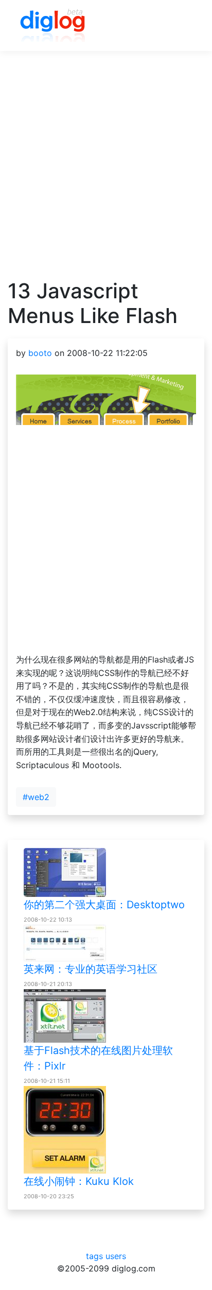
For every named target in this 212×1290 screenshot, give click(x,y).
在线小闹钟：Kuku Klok (79, 1181)
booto (40, 353)
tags (94, 1256)
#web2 (36, 797)
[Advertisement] (106, 172)
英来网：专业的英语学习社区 (90, 969)
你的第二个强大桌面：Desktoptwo (104, 904)
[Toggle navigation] (181, 25)
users (115, 1256)
